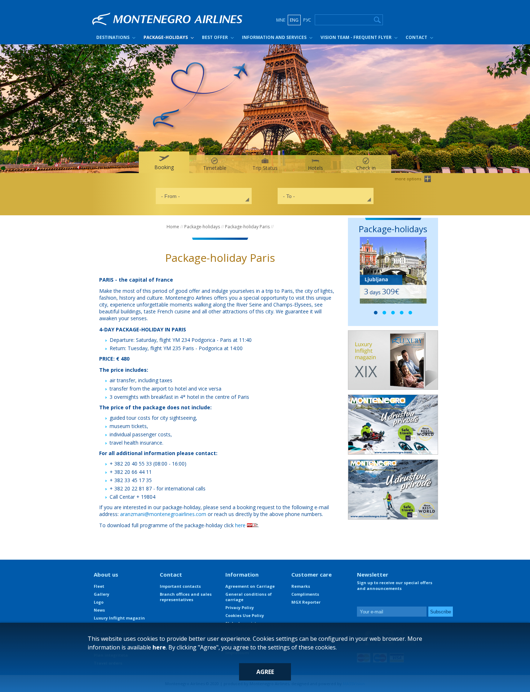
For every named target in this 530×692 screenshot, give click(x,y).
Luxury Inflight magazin (119, 618)
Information (242, 574)
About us (106, 574)
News (99, 610)
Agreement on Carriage (250, 586)
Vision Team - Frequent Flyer (356, 37)
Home (173, 227)
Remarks (300, 586)
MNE (280, 20)
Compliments (305, 594)
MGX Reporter (306, 602)
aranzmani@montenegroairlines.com (163, 514)
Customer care (311, 574)
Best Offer (215, 37)
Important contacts (180, 586)
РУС (307, 20)
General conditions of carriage (248, 596)
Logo (98, 602)
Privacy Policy (239, 607)
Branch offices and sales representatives (186, 596)
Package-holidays (165, 37)
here (241, 525)
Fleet (99, 586)
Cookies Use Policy (244, 615)
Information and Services (274, 37)
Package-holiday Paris (247, 227)
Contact (416, 37)
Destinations (112, 37)
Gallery (101, 594)
